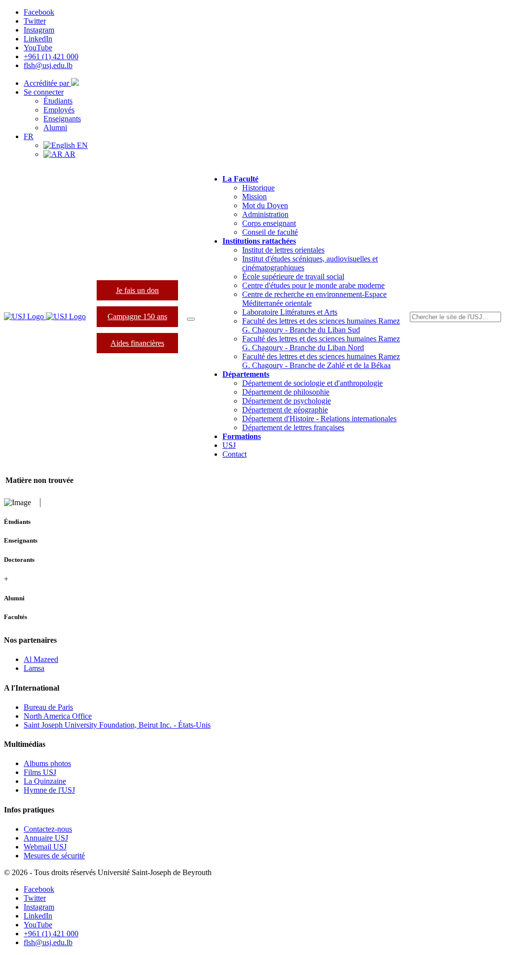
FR (29, 136)
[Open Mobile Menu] (191, 319)
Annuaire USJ (46, 838)
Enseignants (62, 118)
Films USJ (40, 772)
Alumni (55, 127)
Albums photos (47, 763)
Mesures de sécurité (54, 855)
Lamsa (34, 668)
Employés (58, 110)
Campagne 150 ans (137, 316)
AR (69, 154)
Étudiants (57, 101)
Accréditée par (47, 83)
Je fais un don (137, 290)
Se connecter (44, 92)
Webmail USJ (45, 847)
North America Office (58, 716)
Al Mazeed (41, 659)
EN (81, 145)
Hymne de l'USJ (49, 790)
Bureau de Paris (48, 707)
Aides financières (137, 343)
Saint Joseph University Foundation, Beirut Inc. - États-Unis (117, 725)
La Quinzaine (45, 781)
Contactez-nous (48, 829)
